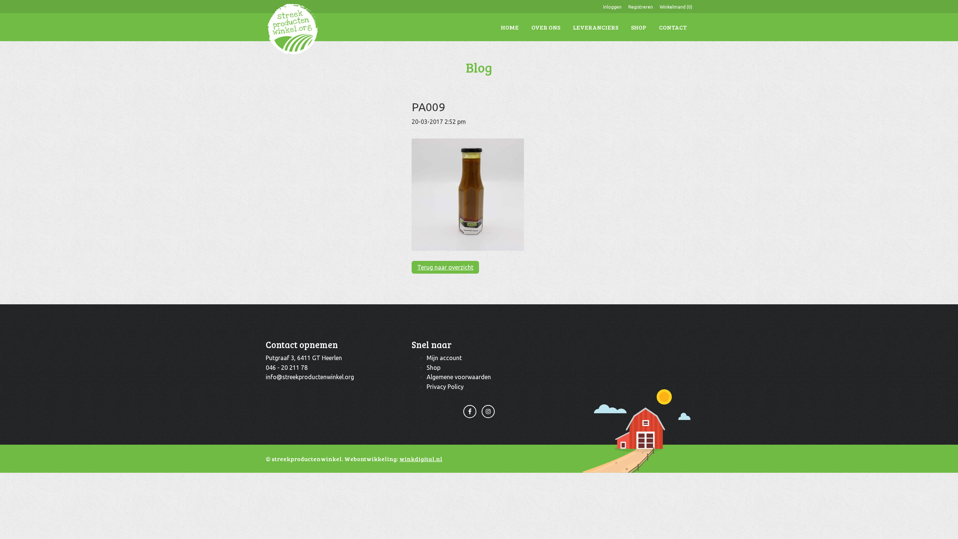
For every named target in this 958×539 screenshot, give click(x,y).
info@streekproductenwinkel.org (310, 377)
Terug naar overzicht (445, 267)
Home (510, 27)
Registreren (640, 6)
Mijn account (444, 357)
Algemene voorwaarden (459, 377)
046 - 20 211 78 (287, 367)
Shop (638, 27)
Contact (673, 27)
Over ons (545, 27)
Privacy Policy (445, 386)
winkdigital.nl (420, 459)
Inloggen (612, 6)
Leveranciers (595, 27)
